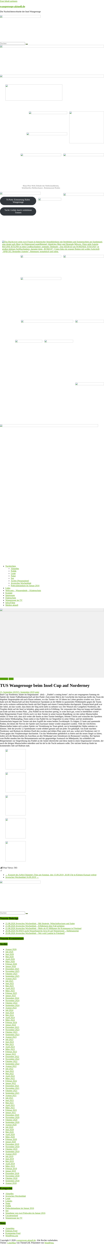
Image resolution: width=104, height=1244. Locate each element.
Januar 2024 (10, 1025)
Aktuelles (15, 568)
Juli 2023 (9, 1039)
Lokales (8, 1201)
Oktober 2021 (11, 1090)
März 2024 (10, 1020)
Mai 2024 (9, 1015)
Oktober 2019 (11, 1149)
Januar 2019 (10, 1171)
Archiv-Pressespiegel (20, 581)
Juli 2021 (9, 1098)
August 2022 (11, 1066)
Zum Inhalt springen (8, 1)
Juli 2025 (9, 981)
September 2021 (12, 1093)
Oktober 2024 (11, 1003)
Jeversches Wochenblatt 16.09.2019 (22, 877)
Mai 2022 (9, 1073)
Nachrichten (10, 566)
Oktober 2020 (11, 1120)
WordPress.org (11, 1236)
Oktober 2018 (11, 1178)
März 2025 (10, 991)
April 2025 (10, 988)
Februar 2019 (11, 1168)
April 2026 (10, 959)
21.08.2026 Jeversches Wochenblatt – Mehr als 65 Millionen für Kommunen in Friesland (43, 928)
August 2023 (11, 1037)
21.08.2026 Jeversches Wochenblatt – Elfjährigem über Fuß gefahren (34, 926)
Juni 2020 (9, 1129)
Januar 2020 (10, 1142)
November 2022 (12, 1059)
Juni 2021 (9, 1100)
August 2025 (11, 978)
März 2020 (10, 1137)
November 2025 (12, 971)
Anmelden (9, 1228)
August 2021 (11, 1095)
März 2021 (10, 1108)
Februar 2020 (11, 1139)
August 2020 (11, 1125)
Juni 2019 (9, 1159)
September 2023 (12, 1034)
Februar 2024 (11, 1022)
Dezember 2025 (12, 969)
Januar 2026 (10, 966)
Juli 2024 (9, 1010)
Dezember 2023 (12, 1027)
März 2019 (10, 1166)
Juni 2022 (9, 1071)
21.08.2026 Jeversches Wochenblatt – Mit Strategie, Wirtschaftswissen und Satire (40, 923)
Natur (13, 576)
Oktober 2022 (11, 1061)
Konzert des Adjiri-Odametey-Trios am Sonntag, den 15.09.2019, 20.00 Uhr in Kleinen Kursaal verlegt (50, 875)
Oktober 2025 (11, 974)
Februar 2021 (11, 1110)
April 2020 (10, 1134)
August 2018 (11, 1183)
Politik (13, 571)
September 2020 (12, 1122)
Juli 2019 (9, 1156)
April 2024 (10, 1017)
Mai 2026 (9, 956)
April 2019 (10, 1164)
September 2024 (12, 1005)
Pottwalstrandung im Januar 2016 (25, 585)
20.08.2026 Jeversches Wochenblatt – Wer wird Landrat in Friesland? (35, 933)
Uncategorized (11, 1215)
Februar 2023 (11, 1051)
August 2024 (11, 1008)
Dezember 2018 (12, 1173)
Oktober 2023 (11, 1032)
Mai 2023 (9, 1044)
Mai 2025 (9, 986)
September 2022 (12, 1064)
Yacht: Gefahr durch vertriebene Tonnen (18, 211)
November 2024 (12, 1000)
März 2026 (10, 961)
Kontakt (8, 593)
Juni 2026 (9, 954)
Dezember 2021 (12, 1086)
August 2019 (11, 1154)
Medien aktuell (11, 605)
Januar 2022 (10, 1083)
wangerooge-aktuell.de (12, 6)
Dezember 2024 (12, 998)
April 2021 (10, 1105)
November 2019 (12, 1146)
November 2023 (12, 1030)
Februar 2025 (11, 993)
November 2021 (12, 1088)
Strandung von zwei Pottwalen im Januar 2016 (25, 1213)
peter (37, 692)
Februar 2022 (11, 1081)
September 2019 (12, 1151)
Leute (13, 573)
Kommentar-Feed (12, 1233)
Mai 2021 (9, 1103)
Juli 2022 (9, 1069)
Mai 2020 (9, 1132)
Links (7, 588)
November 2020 (12, 1117)
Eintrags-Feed (11, 1231)
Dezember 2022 (12, 1056)
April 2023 (10, 1047)
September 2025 (12, 976)
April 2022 (10, 1076)
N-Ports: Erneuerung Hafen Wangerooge (18, 201)
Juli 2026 (9, 952)
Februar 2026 (11, 964)
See (12, 578)
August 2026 (11, 949)
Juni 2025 (9, 983)
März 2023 (10, 1049)
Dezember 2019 (12, 1144)
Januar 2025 (10, 995)
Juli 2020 (9, 1127)
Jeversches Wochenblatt (21, 583)
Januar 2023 (10, 1054)
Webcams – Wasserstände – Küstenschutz (23, 590)
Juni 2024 (9, 1013)
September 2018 (12, 1181)
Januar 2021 (10, 1112)
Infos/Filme (10, 602)
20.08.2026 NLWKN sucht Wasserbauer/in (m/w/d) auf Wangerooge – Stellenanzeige (42, 931)
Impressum (10, 595)
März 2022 (10, 1078)
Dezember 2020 (12, 1115)
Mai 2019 (9, 1161)
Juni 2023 (9, 1042)
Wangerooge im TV (13, 600)
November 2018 (12, 1176)
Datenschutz (10, 598)
